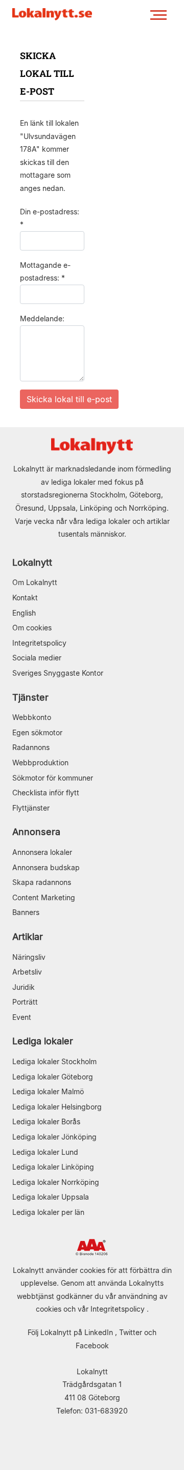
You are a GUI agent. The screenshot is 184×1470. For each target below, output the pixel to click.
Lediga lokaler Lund (45, 1152)
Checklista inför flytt (45, 792)
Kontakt (25, 597)
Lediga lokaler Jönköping (54, 1136)
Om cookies (32, 627)
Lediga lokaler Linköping (53, 1166)
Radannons (31, 747)
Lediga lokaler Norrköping (55, 1182)
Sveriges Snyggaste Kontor (57, 673)
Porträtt (25, 1001)
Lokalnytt (32, 562)
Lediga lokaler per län (48, 1212)
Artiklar (27, 936)
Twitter (130, 1332)
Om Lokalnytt (34, 582)
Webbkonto (31, 717)
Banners (25, 912)
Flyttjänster (31, 807)
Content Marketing (43, 897)
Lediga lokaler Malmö (48, 1091)
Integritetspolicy (39, 643)
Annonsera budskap (46, 867)
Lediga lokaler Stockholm (54, 1061)
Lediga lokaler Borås (46, 1121)
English (24, 612)
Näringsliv (28, 957)
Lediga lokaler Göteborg (52, 1076)
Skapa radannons (41, 882)
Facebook (92, 1345)
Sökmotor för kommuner (52, 777)
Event (21, 1017)
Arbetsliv (27, 971)
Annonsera (36, 831)
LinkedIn (98, 1332)
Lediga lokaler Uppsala (50, 1196)
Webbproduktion (40, 762)
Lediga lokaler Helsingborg (57, 1106)
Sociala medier (36, 657)
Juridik (23, 987)
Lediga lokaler (42, 1041)
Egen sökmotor (37, 732)
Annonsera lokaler (42, 852)
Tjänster (30, 697)
